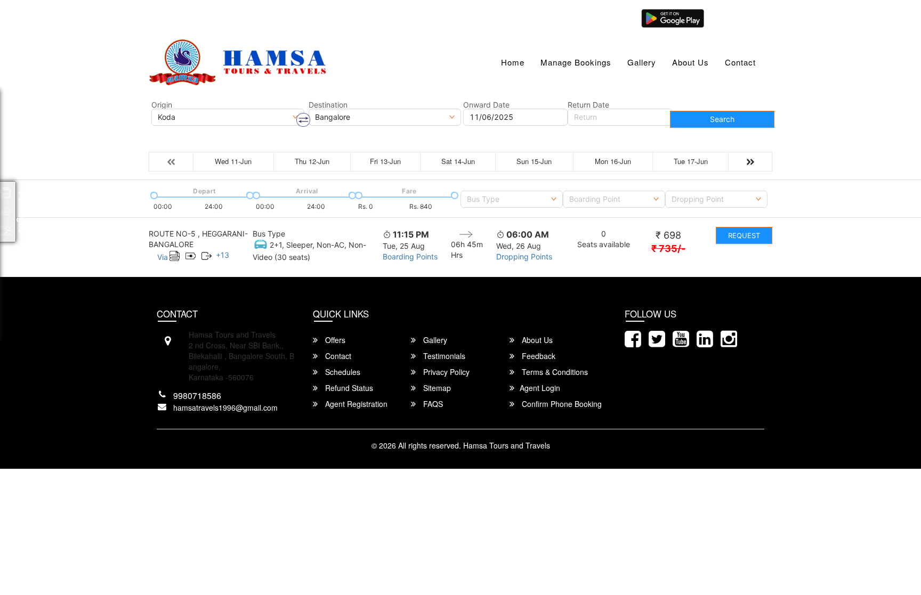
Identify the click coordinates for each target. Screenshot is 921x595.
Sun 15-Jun (534, 161)
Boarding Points (410, 256)
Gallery (641, 62)
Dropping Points (524, 256)
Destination (328, 105)
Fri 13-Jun (385, 161)
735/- (668, 248)
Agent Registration (355, 403)
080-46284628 (312, 17)
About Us (690, 62)
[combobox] (511, 199)
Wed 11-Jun (233, 161)
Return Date (588, 105)
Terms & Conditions (554, 371)
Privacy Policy (445, 371)
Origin (161, 105)
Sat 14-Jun (458, 161)
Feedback (537, 356)
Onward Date (486, 105)
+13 (222, 254)
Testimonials (443, 356)
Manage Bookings (575, 62)
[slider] (153, 194)
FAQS (432, 403)
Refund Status (348, 387)
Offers (334, 340)
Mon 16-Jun (613, 161)
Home (512, 62)
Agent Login (736, 17)
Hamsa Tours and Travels (506, 445)
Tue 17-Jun (691, 161)
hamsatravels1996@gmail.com (214, 17)
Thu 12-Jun (312, 161)
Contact (740, 62)
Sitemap (436, 387)
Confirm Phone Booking (561, 403)
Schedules (341, 371)
